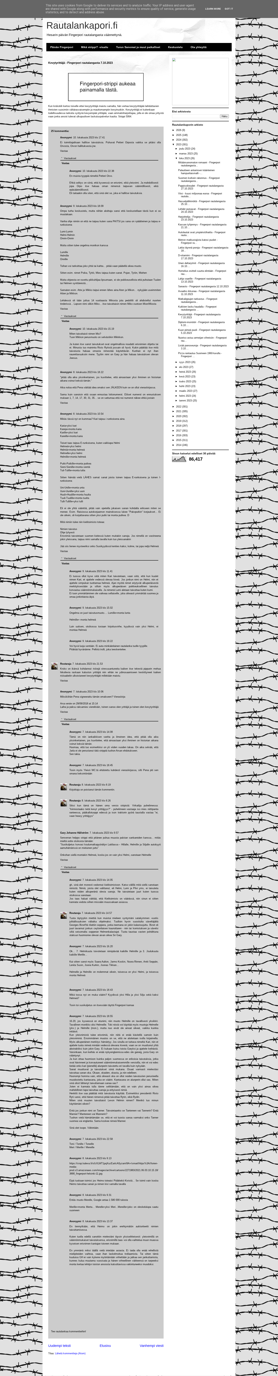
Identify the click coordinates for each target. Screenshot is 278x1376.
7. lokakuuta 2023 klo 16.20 (97, 946)
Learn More (213, 8)
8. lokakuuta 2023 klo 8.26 (96, 800)
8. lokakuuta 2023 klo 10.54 (88, 413)
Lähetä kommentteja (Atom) (70, 1353)
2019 (179, 421)
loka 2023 (184, 158)
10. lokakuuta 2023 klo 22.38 (98, 171)
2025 (179, 135)
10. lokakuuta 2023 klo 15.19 (98, 328)
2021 (179, 411)
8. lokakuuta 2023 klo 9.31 (96, 1195)
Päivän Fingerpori (61, 47)
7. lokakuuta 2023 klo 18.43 (97, 989)
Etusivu (105, 1346)
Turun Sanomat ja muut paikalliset (138, 47)
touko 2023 (185, 381)
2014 (179, 445)
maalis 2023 (186, 390)
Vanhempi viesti (152, 1346)
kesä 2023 (185, 376)
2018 (179, 425)
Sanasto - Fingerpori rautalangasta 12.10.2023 (203, 286)
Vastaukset (70, 867)
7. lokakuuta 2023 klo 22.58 (97, 1139)
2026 (179, 130)
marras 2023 (186, 153)
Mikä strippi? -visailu (94, 47)
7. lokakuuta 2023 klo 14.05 (97, 879)
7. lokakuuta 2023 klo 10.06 (88, 691)
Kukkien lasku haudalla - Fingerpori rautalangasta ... (197, 308)
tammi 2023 (186, 400)
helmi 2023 (185, 395)
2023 (179, 144)
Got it (229, 8)
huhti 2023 (185, 386)
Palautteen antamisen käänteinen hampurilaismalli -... (196, 172)
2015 (179, 440)
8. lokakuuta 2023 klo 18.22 (88, 372)
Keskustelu (175, 47)
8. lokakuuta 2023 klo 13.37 (97, 1221)
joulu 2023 (185, 148)
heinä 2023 (185, 371)
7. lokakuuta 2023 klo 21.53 (87, 663)
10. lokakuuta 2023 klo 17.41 (89, 137)
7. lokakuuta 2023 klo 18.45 (97, 765)
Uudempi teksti (59, 1346)
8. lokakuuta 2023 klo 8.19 (96, 784)
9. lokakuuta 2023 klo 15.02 (97, 607)
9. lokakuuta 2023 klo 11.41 (97, 571)
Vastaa (64, 859)
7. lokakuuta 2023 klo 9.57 (104, 832)
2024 (179, 139)
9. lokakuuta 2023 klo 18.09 (88, 206)
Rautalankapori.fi (82, 25)
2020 (179, 416)
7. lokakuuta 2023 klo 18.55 (97, 1016)
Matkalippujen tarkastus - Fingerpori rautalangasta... (197, 300)
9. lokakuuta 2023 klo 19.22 (97, 641)
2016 (179, 435)
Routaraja (75, 913)
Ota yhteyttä (199, 47)
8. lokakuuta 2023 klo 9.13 (96, 1158)
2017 (179, 430)
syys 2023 (185, 362)
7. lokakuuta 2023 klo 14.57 (97, 913)
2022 (179, 406)
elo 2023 (184, 367)
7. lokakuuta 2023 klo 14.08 (97, 731)
